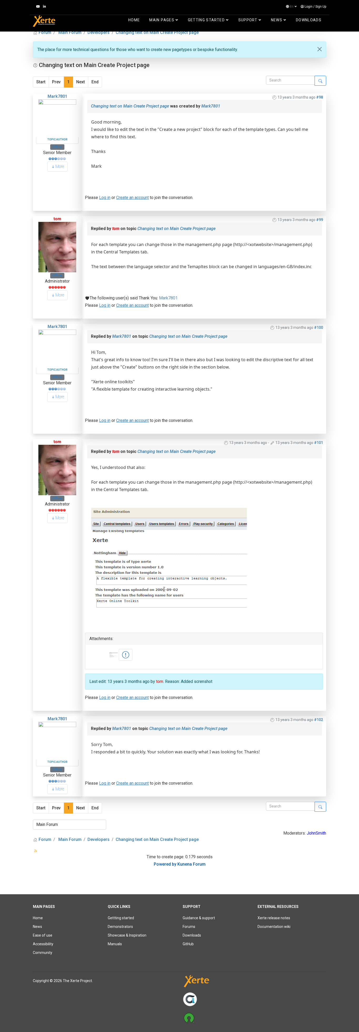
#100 (318, 327)
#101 (318, 443)
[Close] (319, 49)
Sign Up (320, 6)
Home (134, 20)
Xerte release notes (274, 918)
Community (42, 953)
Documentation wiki (274, 926)
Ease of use (42, 935)
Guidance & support (199, 918)
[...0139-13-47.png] (125, 655)
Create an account (132, 197)
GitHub (188, 944)
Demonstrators (120, 926)
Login (308, 6)
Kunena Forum (191, 864)
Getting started (206, 20)
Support (247, 20)
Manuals (115, 944)
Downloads (308, 20)
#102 (318, 720)
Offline (57, 147)
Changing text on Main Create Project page (130, 106)
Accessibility (43, 944)
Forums (189, 926)
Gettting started (121, 918)
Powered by (165, 864)
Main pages (161, 20)
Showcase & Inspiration (127, 935)
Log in (104, 197)
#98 (319, 97)
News (276, 20)
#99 (319, 220)
